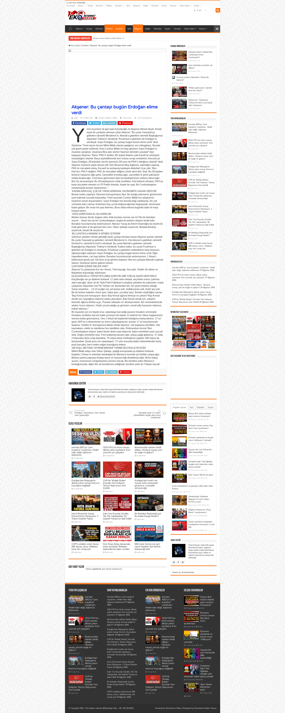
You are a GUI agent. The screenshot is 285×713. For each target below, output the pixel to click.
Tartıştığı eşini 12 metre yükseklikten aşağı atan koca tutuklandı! (147, 414)
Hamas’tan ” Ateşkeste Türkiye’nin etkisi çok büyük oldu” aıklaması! (200, 102)
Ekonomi (99, 6)
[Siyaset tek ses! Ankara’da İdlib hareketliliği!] (179, 453)
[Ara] (218, 10)
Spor (128, 6)
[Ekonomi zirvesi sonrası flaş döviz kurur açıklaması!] (179, 429)
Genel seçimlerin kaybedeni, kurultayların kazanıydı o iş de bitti (201, 524)
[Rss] (195, 10)
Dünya (80, 6)
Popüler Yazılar (179, 407)
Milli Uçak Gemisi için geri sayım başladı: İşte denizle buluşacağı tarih (147, 546)
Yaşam (164, 6)
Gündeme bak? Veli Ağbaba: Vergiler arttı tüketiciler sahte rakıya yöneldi (200, 464)
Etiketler (200, 407)
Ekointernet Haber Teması (205, 708)
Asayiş (90, 6)
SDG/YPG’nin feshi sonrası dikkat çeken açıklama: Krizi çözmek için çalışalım (116, 450)
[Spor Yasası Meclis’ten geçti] (179, 478)
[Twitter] (200, 10)
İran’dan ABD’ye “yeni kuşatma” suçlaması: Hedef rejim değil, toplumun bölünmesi (85, 451)
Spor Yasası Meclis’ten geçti (200, 475)
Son (191, 407)
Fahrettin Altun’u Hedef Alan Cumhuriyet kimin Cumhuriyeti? (200, 54)
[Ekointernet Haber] (82, 14)
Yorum (210, 407)
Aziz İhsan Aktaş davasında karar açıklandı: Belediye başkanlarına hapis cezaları (116, 546)
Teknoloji (154, 6)
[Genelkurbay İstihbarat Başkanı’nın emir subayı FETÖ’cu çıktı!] (179, 500)
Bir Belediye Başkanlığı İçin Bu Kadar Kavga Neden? (148, 514)
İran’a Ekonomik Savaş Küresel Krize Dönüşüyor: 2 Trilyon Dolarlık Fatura (85, 516)
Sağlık (145, 6)
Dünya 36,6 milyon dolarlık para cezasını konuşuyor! (207, 601)
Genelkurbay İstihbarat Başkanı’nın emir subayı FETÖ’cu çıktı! (198, 499)
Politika (109, 6)
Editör (76, 118)
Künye (196, 6)
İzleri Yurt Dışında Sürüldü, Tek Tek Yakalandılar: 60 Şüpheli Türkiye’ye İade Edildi (117, 516)
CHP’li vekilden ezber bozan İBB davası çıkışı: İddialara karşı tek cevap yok (85, 546)
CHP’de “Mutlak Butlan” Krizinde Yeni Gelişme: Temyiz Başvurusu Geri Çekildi (114, 484)
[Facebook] (197, 10)
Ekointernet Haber (173, 708)
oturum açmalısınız (114, 569)
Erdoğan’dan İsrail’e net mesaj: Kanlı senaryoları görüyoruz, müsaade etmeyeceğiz (146, 484)
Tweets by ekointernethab (183, 572)
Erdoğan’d (97, 38)
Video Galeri (184, 6)
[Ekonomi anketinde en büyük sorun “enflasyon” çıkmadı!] (179, 441)
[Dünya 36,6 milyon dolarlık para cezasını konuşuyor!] (179, 417)
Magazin (136, 6)
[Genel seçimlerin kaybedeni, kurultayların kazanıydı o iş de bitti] (179, 525)
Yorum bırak (127, 118)
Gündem (118, 6)
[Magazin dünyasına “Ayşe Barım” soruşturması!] (179, 513)
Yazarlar (173, 6)
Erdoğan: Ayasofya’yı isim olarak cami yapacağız (90, 413)
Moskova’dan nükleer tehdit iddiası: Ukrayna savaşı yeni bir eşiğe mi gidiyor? (148, 450)
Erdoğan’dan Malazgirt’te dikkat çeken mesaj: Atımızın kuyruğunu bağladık (86, 483)
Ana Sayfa (70, 6)
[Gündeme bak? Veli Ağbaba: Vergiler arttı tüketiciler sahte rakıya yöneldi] (179, 465)
